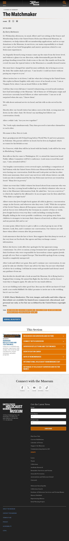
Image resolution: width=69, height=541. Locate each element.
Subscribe (48, 428)
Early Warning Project (38, 501)
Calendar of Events (37, 442)
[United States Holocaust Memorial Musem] (12, 412)
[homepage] (34, 3)
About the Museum (9, 509)
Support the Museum (37, 446)
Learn (32, 458)
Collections (34, 464)
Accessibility (7, 526)
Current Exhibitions (37, 439)
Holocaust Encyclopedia (38, 486)
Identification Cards (32, 351)
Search (64, 5)
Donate (33, 452)
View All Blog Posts (12, 319)
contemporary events (54, 310)
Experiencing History (37, 498)
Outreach (34, 480)
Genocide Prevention (37, 474)
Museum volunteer (12, 312)
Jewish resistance (24, 312)
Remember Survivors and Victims (41, 470)
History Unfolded (36, 495)
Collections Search (37, 489)
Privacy (5, 522)
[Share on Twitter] (13, 22)
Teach (33, 461)
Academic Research (37, 467)
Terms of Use (7, 517)
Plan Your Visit (35, 436)
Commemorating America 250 (40, 449)
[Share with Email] (17, 22)
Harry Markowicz (12, 310)
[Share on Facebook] (9, 22)
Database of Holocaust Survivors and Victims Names (47, 492)
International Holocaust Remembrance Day (41, 362)
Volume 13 (34, 312)
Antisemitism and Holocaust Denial (42, 477)
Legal (5, 530)
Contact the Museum (10, 513)
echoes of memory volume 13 (27, 310)
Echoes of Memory (41, 310)
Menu (4, 5)
